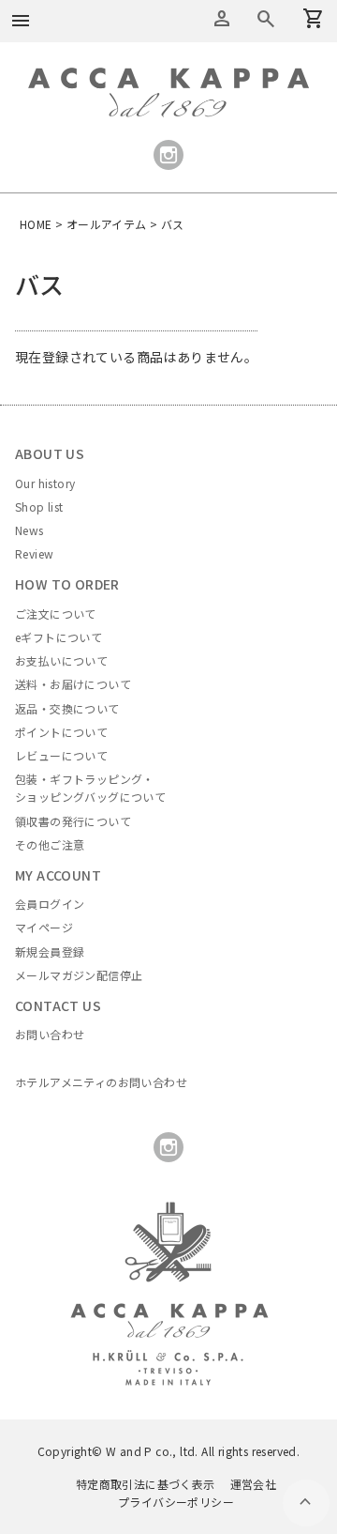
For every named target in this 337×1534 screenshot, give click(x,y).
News (29, 530)
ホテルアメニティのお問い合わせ (101, 1082)
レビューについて (61, 755)
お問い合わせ (49, 1034)
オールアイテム (106, 224)
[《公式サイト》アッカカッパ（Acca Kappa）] (168, 78)
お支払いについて (61, 660)
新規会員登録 (49, 951)
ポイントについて (61, 732)
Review (34, 553)
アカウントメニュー (222, 19)
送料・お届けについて (73, 684)
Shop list (39, 506)
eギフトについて (58, 637)
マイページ (44, 927)
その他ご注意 (49, 844)
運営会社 (253, 1484)
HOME (36, 224)
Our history (45, 483)
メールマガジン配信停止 (78, 975)
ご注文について (55, 613)
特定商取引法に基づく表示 (145, 1484)
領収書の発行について (73, 821)
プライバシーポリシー (176, 1502)
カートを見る (266, 19)
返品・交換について (67, 708)
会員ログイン (49, 904)
